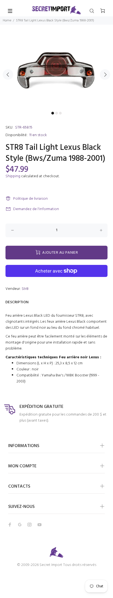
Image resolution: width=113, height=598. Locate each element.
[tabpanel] (56, 71)
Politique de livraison (30, 199)
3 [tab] (60, 113)
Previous (8, 74)
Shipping (12, 176)
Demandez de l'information (36, 209)
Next (105, 74)
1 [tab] (52, 113)
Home (7, 20)
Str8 (25, 289)
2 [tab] (56, 113)
